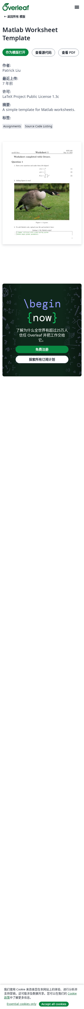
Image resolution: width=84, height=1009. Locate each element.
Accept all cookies (53, 1004)
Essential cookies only (21, 1004)
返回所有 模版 (14, 16)
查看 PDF (68, 52)
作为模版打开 (15, 52)
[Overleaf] (15, 7)
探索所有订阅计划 (42, 359)
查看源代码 (43, 52)
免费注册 (42, 349)
